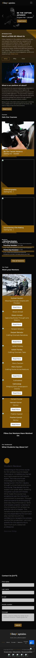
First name (5, 581)
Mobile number (7, 604)
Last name (5, 589)
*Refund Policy (17, 652)
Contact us (26, 642)
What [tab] (6, 59)
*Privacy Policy (8, 652)
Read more (22, 21)
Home (3, 642)
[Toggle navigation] (31, 3)
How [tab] (23, 58)
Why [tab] (14, 58)
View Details (18, 256)
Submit (18, 625)
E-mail (4, 597)
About (8, 642)
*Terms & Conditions (26, 652)
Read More (17, 307)
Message (5, 612)
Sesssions (20, 642)
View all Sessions (18, 261)
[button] (10, 541)
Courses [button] (13, 642)
